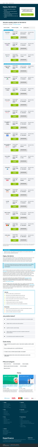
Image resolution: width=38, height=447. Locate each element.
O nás (21, 419)
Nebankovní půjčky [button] (15, 27)
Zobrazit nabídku (14, 37)
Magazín (5, 418)
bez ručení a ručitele (10, 281)
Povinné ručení (22, 403)
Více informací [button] (23, 37)
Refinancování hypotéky (24, 411)
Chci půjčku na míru (27, 14)
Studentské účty (6, 413)
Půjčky (7, 3)
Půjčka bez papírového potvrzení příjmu (11, 366)
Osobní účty (6, 411)
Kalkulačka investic (7, 423)
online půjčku (32, 284)
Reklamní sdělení (23, 426)
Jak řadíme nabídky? (17, 24)
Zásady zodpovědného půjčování (25, 422)
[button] (19, 251)
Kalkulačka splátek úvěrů (8, 422)
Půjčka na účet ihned (7, 363)
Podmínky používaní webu (24, 420)
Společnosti (6, 420)
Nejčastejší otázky (7, 419)
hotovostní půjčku (28, 277)
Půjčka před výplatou (7, 405)
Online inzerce (22, 425)
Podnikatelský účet (7, 414)
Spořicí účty (6, 412)
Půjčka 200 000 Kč (7, 368)
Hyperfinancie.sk (12, 445)
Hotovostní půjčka (23, 366)
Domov (4, 3)
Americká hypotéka (23, 412)
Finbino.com (18, 445)
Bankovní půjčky (25, 363)
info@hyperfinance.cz (31, 439)
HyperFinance (7, 444)
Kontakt (21, 418)
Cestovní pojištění (23, 407)
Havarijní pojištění (23, 405)
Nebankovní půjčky (7, 403)
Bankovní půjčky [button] (7, 27)
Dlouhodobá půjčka (16, 363)
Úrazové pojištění (23, 406)
